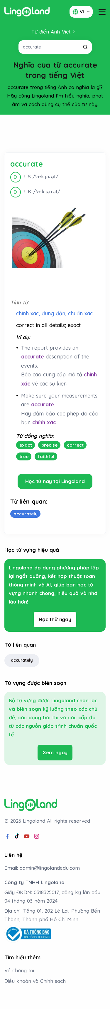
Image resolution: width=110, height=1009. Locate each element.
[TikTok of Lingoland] (17, 836)
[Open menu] (102, 12)
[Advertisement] (55, 133)
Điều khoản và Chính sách (35, 981)
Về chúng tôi (19, 970)
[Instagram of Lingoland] (37, 836)
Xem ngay (55, 752)
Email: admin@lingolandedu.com (42, 868)
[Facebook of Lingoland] (7, 836)
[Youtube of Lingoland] (27, 836)
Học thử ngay (55, 619)
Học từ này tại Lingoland (54, 481)
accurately (22, 660)
